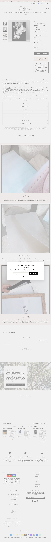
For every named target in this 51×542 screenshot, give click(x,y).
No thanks (25, 276)
